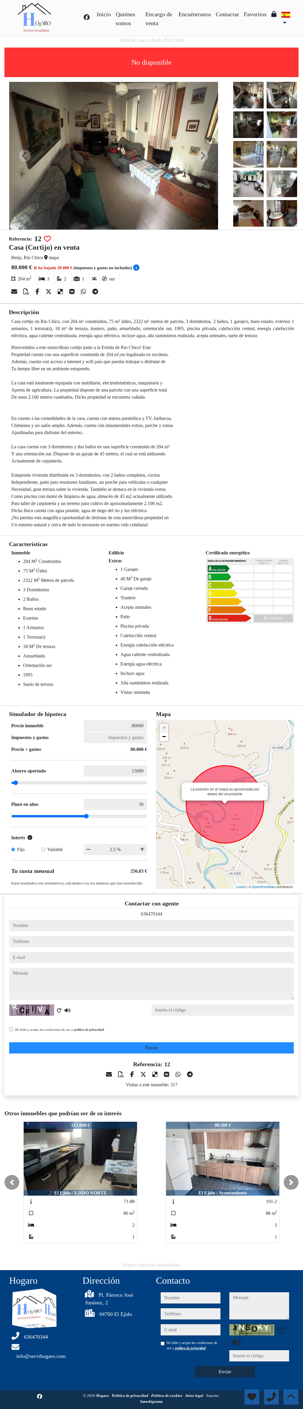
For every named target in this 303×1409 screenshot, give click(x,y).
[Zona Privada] (274, 14)
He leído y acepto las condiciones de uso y (59, 1029)
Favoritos (255, 14)
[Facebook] (87, 17)
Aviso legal (194, 1395)
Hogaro (103, 1395)
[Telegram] (95, 291)
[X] (49, 291)
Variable (55, 849)
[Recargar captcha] (59, 1010)
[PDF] (27, 291)
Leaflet (241, 886)
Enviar (151, 1047)
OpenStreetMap (263, 886)
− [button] (164, 736)
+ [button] (164, 727)
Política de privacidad (130, 1395)
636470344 (151, 913)
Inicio (104, 14)
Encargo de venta (158, 18)
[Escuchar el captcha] (67, 1010)
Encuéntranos (194, 14)
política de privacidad (89, 1029)
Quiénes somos (125, 18)
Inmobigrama (151, 1401)
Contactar (227, 14)
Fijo (21, 849)
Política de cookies (167, 1395)
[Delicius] (61, 291)
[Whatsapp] (84, 291)
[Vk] (72, 291)
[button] (11, 1182)
